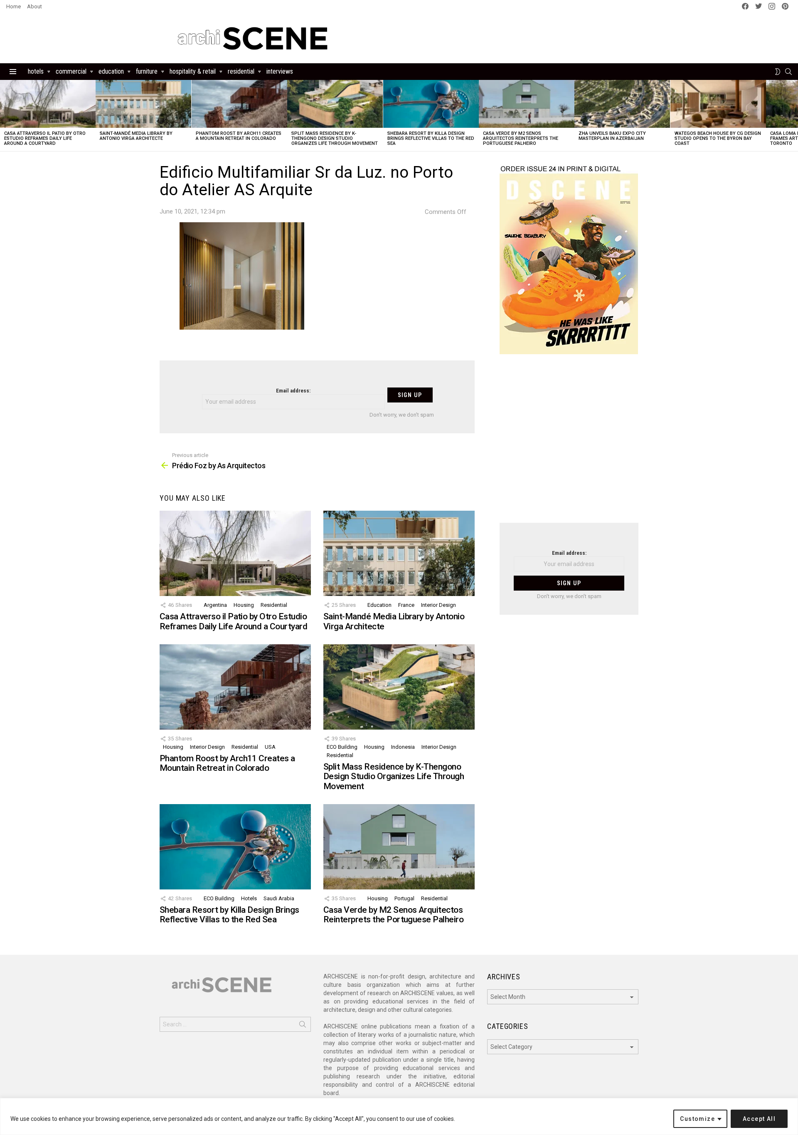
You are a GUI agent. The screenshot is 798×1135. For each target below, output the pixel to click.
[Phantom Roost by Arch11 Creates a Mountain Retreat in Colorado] (239, 104)
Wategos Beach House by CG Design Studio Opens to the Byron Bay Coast (718, 138)
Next (794, 115)
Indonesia (403, 747)
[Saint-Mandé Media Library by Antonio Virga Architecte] (143, 104)
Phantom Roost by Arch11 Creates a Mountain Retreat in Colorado (238, 136)
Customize (697, 1118)
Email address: (293, 390)
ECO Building (342, 747)
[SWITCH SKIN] (777, 71)
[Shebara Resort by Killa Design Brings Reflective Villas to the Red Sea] (431, 104)
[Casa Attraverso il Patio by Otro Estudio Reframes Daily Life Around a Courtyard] (48, 104)
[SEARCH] (788, 71)
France (406, 605)
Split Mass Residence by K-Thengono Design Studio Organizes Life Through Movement (334, 138)
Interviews (279, 71)
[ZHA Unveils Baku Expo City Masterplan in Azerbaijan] (622, 104)
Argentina (215, 605)
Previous (4, 115)
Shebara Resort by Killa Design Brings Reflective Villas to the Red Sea (430, 138)
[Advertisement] (569, 444)
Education (111, 71)
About (34, 6)
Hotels (36, 71)
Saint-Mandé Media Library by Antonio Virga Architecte (136, 136)
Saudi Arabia (279, 898)
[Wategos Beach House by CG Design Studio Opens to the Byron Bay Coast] (718, 104)
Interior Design (438, 605)
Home (13, 6)
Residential (241, 71)
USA (270, 747)
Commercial (71, 71)
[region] (399, 1116)
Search (302, 1026)
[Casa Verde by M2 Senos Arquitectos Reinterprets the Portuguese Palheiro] (526, 104)
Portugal (404, 898)
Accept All (759, 1118)
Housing (244, 605)
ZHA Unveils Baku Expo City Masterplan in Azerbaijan (612, 136)
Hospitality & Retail (193, 71)
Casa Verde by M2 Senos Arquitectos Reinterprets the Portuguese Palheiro (520, 138)
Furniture (147, 71)
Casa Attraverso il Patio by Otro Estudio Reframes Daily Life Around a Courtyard (45, 138)
